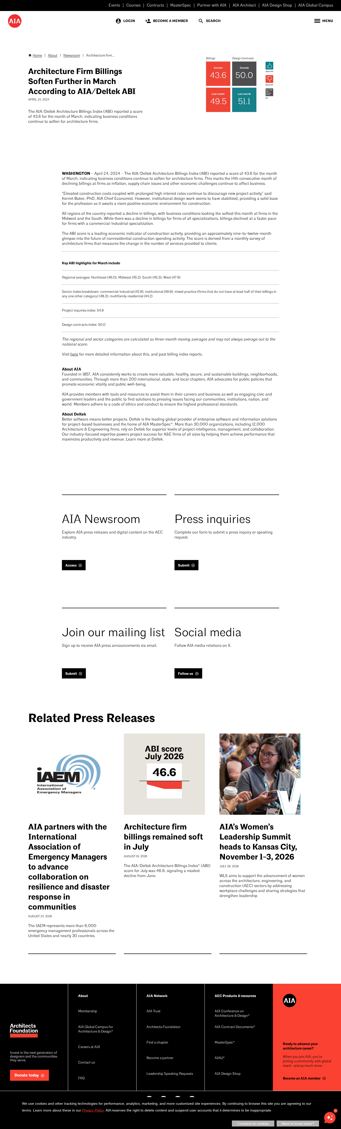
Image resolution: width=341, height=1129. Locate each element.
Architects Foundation (163, 1027)
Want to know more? (298, 1124)
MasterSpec (180, 6)
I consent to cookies (253, 1124)
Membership (87, 1011)
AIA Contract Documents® (235, 1027)
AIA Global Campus (315, 6)
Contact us (86, 1062)
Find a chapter (157, 1042)
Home (37, 56)
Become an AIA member (302, 1078)
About (52, 56)
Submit (183, 565)
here (74, 354)
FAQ (81, 1078)
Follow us (185, 674)
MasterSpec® (225, 1042)
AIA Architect (244, 6)
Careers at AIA (89, 1047)
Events (114, 6)
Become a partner (160, 1058)
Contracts (155, 6)
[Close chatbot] (336, 1111)
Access (71, 565)
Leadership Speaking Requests (170, 1074)
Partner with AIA (211, 6)
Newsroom (71, 56)
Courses (133, 6)
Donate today (26, 1075)
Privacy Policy (93, 1110)
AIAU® (220, 1058)
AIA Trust (154, 1011)
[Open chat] (330, 1118)
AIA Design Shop (277, 6)
